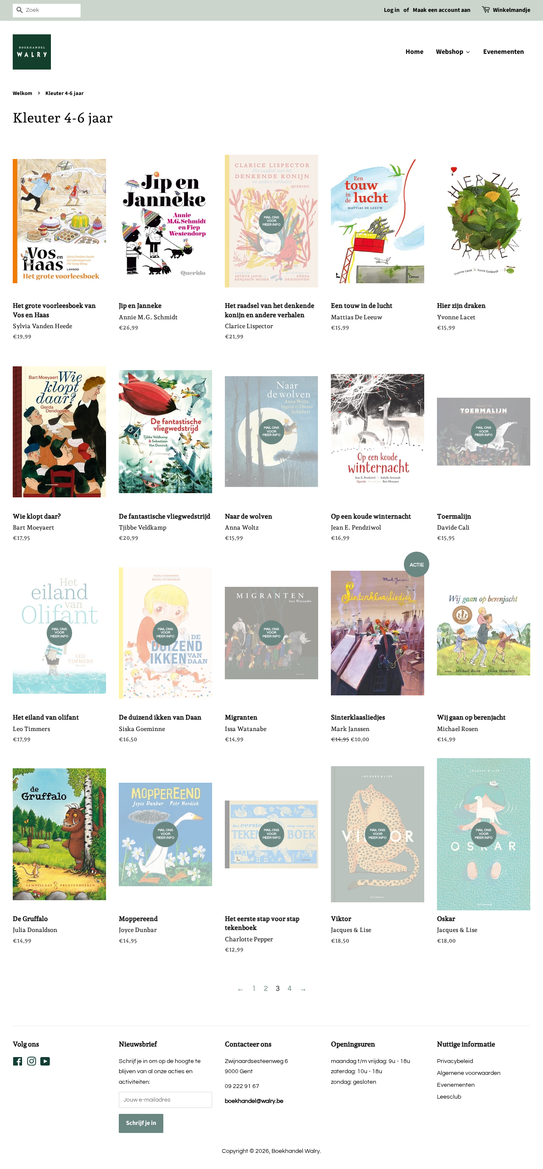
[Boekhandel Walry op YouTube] (45, 1063)
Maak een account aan (441, 10)
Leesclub (449, 1097)
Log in (392, 10)
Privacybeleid (455, 1061)
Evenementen (456, 1085)
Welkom (22, 93)
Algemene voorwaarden (469, 1073)
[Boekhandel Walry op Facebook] (17, 1063)
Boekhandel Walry (296, 1151)
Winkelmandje (511, 10)
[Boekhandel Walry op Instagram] (31, 1063)
